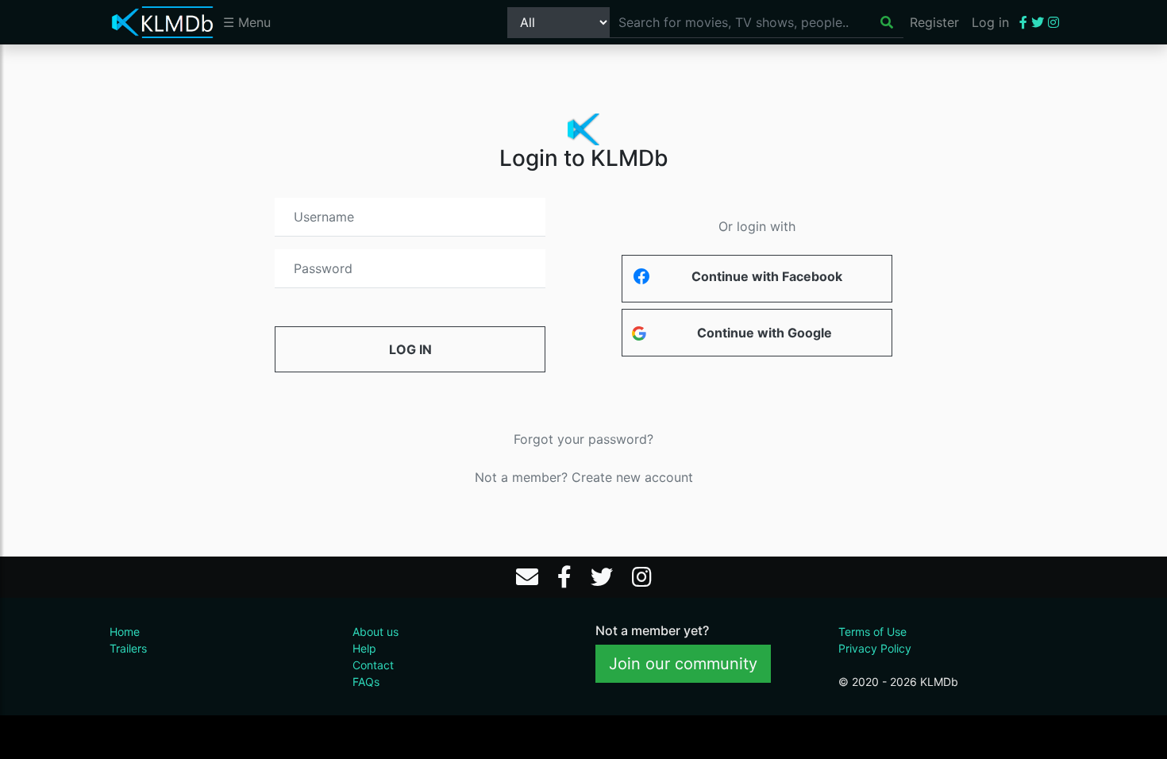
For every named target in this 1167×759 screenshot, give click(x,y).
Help (364, 648)
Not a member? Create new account (584, 477)
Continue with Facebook (766, 276)
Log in (990, 22)
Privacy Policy (874, 648)
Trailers (128, 648)
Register (934, 22)
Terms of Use (872, 631)
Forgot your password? (583, 439)
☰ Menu (247, 22)
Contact (373, 665)
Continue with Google (764, 333)
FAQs (365, 681)
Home (125, 631)
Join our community (683, 663)
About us (375, 631)
